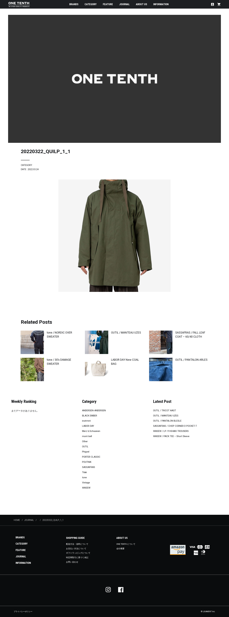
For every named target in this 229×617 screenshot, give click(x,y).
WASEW (86, 487)
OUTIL (85, 446)
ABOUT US (141, 4)
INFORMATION (161, 4)
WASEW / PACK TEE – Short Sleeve (171, 436)
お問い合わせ (72, 562)
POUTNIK (86, 462)
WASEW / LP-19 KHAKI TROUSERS (171, 431)
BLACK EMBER (89, 415)
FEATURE (108, 4)
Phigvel (85, 451)
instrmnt (86, 420)
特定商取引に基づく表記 (77, 557)
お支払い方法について (76, 548)
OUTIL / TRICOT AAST (164, 410)
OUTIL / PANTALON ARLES (191, 359)
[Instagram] (108, 589)
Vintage (86, 482)
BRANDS (73, 4)
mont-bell (87, 436)
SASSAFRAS (88, 467)
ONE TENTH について (125, 544)
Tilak (84, 472)
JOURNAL (124, 4)
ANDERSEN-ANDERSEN (94, 410)
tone (84, 477)
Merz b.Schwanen (91, 431)
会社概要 (120, 548)
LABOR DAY (88, 426)
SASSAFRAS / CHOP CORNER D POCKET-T (175, 426)
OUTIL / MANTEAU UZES (126, 332)
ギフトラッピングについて (78, 553)
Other (85, 441)
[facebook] (121, 589)
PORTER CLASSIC (91, 456)
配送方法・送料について (77, 544)
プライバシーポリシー (23, 611)
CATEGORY (91, 4)
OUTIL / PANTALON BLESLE (167, 420)
